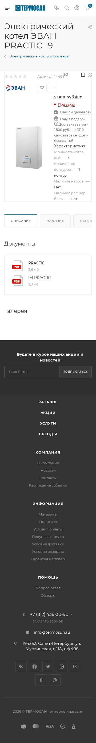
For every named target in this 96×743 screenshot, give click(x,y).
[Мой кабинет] (76, 8)
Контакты (48, 478)
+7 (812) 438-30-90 (49, 614)
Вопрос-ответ (48, 588)
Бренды (48, 434)
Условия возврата (48, 551)
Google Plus (55, 680)
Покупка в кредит (48, 536)
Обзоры (48, 595)
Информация (48, 503)
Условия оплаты (48, 529)
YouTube (75, 666)
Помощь (48, 577)
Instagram (61, 666)
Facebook (34, 666)
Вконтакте (21, 666)
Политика (48, 522)
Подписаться (76, 371)
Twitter (48, 666)
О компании (48, 463)
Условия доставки (48, 544)
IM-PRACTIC (39, 277)
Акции (48, 412)
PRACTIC (36, 263)
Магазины (48, 514)
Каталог (48, 402)
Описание (21, 221)
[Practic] (29, 147)
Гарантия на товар (48, 559)
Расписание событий (48, 485)
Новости (48, 470)
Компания (47, 452)
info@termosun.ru (52, 632)
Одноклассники (41, 680)
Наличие (55, 221)
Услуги (48, 423)
